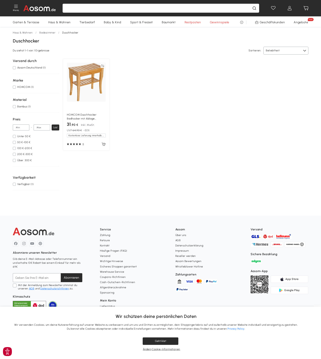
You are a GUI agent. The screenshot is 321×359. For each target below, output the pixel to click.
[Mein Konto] (289, 8)
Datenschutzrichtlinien (54, 288)
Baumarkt (169, 22)
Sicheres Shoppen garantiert (118, 266)
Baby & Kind (112, 22)
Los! (55, 127)
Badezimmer (47, 32)
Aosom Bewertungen (188, 261)
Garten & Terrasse (26, 22)
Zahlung (105, 235)
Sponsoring (107, 292)
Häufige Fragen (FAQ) (113, 250)
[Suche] (254, 8)
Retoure (105, 240)
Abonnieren (71, 277)
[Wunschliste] (273, 8)
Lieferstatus (107, 306)
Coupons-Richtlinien (113, 277)
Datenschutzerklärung (189, 245)
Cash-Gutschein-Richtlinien (117, 282)
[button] (7, 351)
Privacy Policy (236, 328)
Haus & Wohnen (59, 22)
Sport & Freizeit (141, 22)
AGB (31, 288)
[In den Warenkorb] (104, 144)
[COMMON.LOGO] (39, 8)
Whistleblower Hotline (189, 266)
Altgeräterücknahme (113, 287)
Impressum (182, 250)
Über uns (181, 235)
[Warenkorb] (306, 8)
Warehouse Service (112, 271)
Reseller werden (185, 256)
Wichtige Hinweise (111, 261)
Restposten (193, 22)
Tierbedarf (87, 22)
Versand (105, 256)
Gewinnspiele (219, 22)
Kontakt (105, 245)
